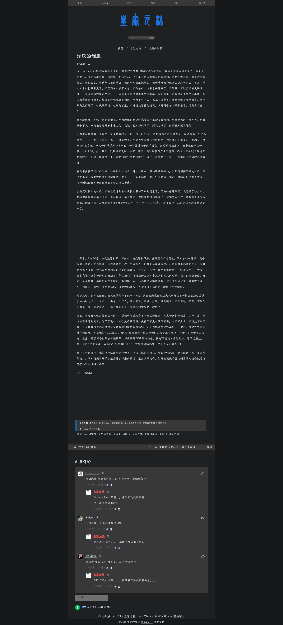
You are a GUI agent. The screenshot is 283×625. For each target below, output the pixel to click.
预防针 (175, 434)
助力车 (138, 434)
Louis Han (92, 473)
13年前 (90, 484)
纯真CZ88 (147, 622)
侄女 (118, 434)
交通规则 (106, 434)
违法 (164, 434)
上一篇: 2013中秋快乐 (82, 447)
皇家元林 (141, 20)
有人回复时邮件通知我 (98, 607)
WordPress (165, 616)
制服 (128, 434)
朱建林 (89, 517)
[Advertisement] (141, 235)
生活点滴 (136, 48)
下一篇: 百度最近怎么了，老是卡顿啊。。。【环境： (182, 447)
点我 (151, 38)
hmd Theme (145, 616)
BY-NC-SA (104, 423)
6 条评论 (83, 462)
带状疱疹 (152, 434)
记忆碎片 (91, 556)
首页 (120, 48)
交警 (94, 434)
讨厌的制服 (89, 56)
